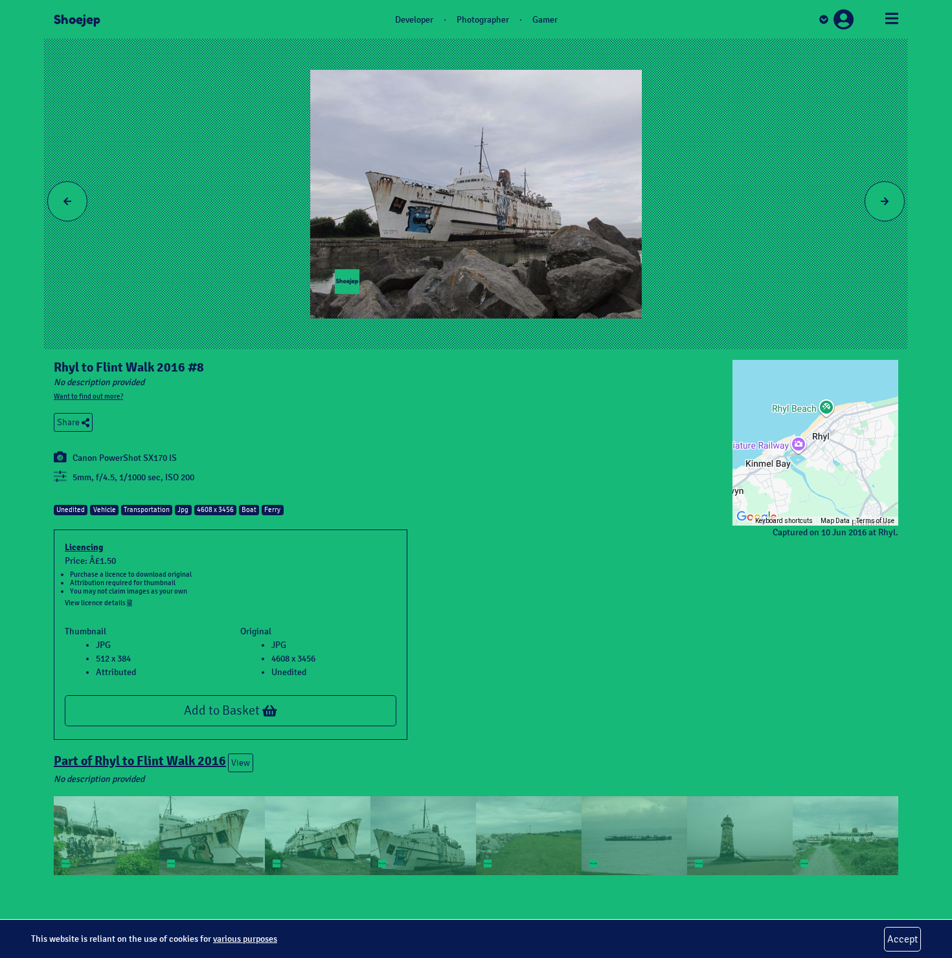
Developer (414, 19)
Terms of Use (875, 520)
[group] (815, 443)
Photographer (483, 19)
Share (69, 422)
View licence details (96, 602)
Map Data (835, 520)
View (240, 762)
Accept (902, 939)
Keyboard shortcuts (784, 520)
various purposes (245, 938)
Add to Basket (223, 710)
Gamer (545, 19)
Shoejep (77, 19)
